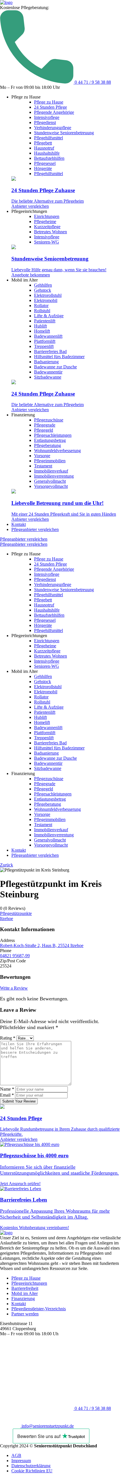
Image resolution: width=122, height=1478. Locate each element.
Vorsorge (42, 455)
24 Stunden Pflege (50, 107)
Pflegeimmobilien (50, 460)
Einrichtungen (46, 216)
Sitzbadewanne (47, 377)
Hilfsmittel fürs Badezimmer (59, 356)
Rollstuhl (42, 310)
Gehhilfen (43, 285)
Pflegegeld (43, 430)
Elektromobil (45, 300)
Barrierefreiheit (24, 1288)
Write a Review (14, 988)
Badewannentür (48, 372)
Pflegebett (43, 142)
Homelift (42, 331)
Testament (43, 465)
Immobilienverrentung (54, 476)
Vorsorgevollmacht (51, 486)
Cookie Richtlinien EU (31, 1470)
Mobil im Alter (24, 1293)
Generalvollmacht (50, 481)
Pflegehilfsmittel (48, 137)
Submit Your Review (18, 1101)
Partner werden (25, 1313)
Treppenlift (44, 346)
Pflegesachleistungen (52, 435)
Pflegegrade (44, 425)
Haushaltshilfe (47, 153)
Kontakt (18, 524)
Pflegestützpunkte (16, 913)
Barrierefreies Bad (50, 351)
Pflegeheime (45, 221)
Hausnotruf (44, 148)
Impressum (21, 1460)
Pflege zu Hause (48, 102)
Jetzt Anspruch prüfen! (20, 1183)
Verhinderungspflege (52, 127)
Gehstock (42, 290)
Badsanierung (46, 361)
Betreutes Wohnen (50, 231)
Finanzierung (23, 1298)
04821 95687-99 (15, 955)
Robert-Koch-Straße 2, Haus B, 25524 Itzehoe (41, 945)
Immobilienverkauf (51, 471)
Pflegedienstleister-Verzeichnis (38, 1308)
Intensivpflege (46, 117)
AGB (16, 1455)
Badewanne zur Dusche (55, 366)
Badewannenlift (48, 336)
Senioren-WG (46, 242)
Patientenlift (44, 320)
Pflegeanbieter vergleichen (35, 529)
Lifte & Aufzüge (49, 315)
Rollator (41, 305)
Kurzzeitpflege (47, 226)
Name (7, 1089)
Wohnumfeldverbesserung (57, 450)
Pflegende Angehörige (54, 112)
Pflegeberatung (47, 445)
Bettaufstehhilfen (49, 158)
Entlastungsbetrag (50, 440)
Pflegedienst (45, 122)
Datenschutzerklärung (31, 1465)
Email (7, 1095)
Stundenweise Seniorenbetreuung (64, 132)
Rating (7, 1038)
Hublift (40, 326)
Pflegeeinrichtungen (29, 1283)
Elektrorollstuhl (48, 295)
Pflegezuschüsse (48, 419)
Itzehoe (6, 918)
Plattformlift (44, 341)
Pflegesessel (45, 163)
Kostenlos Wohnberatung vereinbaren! (34, 1227)
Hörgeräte (43, 168)
